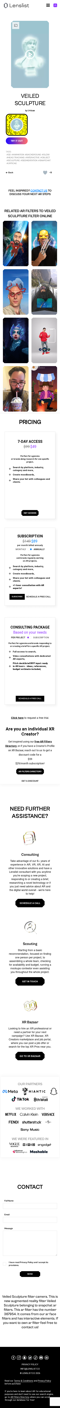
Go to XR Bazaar (30, 1056)
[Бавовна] (16, 292)
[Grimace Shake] (16, 389)
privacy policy (30, 1364)
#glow (46, 154)
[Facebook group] (47, 1358)
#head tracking (16, 157)
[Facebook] (13, 1358)
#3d (9, 154)
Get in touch (30, 981)
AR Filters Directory (19, 1397)
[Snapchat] (24, 1358)
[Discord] (41, 1358)
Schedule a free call (38, 596)
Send (30, 1274)
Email (6, 1214)
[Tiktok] (35, 1358)
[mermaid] (16, 340)
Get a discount (30, 781)
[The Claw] (44, 243)
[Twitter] (30, 1358)
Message (8, 1228)
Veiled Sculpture (30, 100)
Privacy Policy (44, 1380)
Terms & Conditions (23, 1380)
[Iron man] (16, 243)
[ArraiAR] (44, 389)
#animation (18, 154)
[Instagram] (19, 1358)
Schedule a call (30, 903)
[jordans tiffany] (44, 340)
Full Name (9, 1201)
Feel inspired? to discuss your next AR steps (30, 192)
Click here (17, 718)
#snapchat (44, 160)
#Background (33, 154)
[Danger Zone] (44, 292)
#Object (45, 157)
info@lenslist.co (30, 1369)
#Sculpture (13, 160)
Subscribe (17, 596)
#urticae (12, 163)
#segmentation (29, 160)
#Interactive (32, 157)
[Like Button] (45, 172)
